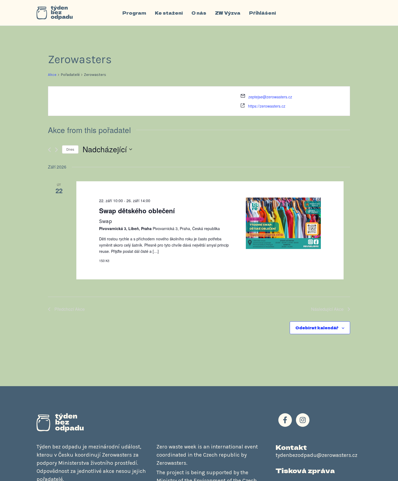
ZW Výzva (227, 12)
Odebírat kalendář (316, 328)
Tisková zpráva (305, 470)
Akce (52, 74)
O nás (198, 12)
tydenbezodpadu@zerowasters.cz (316, 455)
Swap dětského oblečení (137, 210)
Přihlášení (262, 12)
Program (134, 12)
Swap (105, 221)
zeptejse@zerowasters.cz (270, 96)
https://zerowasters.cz (266, 106)
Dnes (70, 149)
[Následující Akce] (56, 149)
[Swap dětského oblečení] (283, 223)
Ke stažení (169, 12)
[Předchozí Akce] (49, 149)
